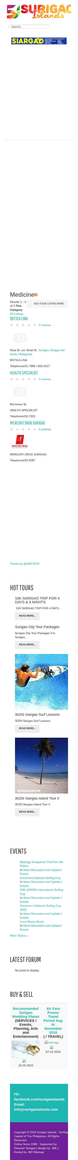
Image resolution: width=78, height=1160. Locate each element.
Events (24, 873)
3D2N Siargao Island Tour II (37, 798)
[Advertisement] (39, 87)
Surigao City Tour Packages (37, 627)
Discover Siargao (25, 1148)
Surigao (44, 350)
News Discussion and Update (41, 869)
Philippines (25, 354)
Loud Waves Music (32, 921)
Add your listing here (48, 303)
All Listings (16, 313)
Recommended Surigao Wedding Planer (25, 1013)
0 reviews (45, 325)
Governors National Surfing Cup (40, 877)
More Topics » (19, 935)
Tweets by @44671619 (24, 563)
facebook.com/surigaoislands (39, 1099)
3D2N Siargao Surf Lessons (37, 715)
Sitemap (39, 1152)
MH (30, 1152)
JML (54, 1148)
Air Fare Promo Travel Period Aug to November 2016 (53, 1021)
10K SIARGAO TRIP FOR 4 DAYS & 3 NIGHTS (37, 600)
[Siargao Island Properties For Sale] (40, 41)
